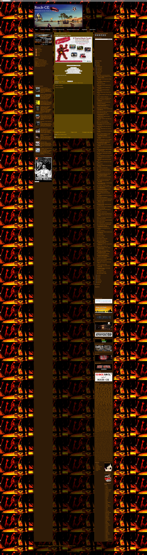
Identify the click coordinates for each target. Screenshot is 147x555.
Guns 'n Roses (108, 409)
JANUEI (60, 82)
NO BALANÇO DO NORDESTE (102, 197)
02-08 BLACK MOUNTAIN (101, 103)
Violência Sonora (80, 82)
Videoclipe (97, 389)
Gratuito (105, 387)
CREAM (108, 433)
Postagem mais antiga (87, 132)
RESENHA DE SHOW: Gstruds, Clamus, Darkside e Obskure (104, 248)
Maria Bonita (106, 388)
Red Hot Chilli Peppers (103, 401)
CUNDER (109, 392)
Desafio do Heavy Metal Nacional (101, 450)
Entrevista (96, 393)
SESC (102, 423)
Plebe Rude (97, 439)
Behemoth (103, 432)
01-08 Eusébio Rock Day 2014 (102, 112)
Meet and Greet (109, 454)
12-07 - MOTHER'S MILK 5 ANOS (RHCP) (104, 224)
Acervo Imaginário (102, 392)
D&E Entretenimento (103, 449)
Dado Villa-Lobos (110, 449)
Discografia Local (108, 427)
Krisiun (96, 415)
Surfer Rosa (107, 532)
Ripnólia (106, 522)
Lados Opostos (107, 506)
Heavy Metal (108, 393)
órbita (97, 399)
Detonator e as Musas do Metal (106, 421)
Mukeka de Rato (109, 455)
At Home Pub (97, 400)
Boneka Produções (99, 447)
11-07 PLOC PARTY (100, 234)
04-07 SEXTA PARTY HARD (101, 273)
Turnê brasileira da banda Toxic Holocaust (104, 173)
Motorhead (100, 411)
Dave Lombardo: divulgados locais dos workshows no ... (103, 82)
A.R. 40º (106, 488)
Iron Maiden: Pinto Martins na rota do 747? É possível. (46, 149)
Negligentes (107, 517)
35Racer (106, 487)
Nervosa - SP (101, 415)
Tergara (106, 537)
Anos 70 (109, 443)
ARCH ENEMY (103, 431)
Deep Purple (98, 408)
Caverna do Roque (109, 403)
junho (98, 275)
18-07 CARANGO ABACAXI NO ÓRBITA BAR (104, 199)
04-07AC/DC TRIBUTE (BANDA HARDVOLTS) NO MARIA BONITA (103, 256)
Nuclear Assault (101, 457)
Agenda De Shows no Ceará (73, 29)
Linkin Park (106, 428)
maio (98, 276)
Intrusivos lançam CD (44, 87)
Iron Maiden (109, 391)
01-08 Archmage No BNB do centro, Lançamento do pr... (103, 114)
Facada (106, 498)
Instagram (56, 78)
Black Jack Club (106, 389)
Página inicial (74, 132)
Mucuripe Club (104, 455)
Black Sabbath (107, 395)
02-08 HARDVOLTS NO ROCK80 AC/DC (103, 102)
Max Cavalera (104, 454)
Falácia (106, 501)
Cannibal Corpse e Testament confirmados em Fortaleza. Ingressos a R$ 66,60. (45, 107)
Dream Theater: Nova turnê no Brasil (103, 122)
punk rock (110, 398)
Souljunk (106, 531)
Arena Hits (109, 399)
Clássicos (98, 434)
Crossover (104, 413)
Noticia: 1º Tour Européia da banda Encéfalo (104, 217)
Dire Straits (109, 450)
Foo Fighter (102, 409)
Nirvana (96, 406)
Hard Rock (103, 397)
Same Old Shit (107, 525)
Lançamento (103, 386)
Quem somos (92, 29)
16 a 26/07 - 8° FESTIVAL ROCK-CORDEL (104, 151)
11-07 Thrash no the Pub (101, 235)
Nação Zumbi (109, 456)
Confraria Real (109, 448)
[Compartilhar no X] (70, 81)
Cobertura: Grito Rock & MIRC (102, 264)
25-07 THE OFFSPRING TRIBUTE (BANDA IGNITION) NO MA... (104, 150)
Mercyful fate (106, 422)
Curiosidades (106, 406)
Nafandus (107, 516)
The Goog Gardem (74, 82)
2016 (97, 62)
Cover (111, 390)
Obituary (111, 438)
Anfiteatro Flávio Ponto (103, 443)
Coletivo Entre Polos (103, 448)
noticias (97, 384)
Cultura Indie (109, 434)
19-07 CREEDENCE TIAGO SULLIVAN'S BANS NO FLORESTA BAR (104, 189)
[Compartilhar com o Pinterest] (72, 81)
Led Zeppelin (102, 396)
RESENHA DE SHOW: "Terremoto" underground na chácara (103, 242)
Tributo (106, 384)
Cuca (108, 413)
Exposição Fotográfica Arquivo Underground (104, 206)
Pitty (107, 411)
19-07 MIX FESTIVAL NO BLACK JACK (103, 179)
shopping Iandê (97, 443)
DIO (96, 411)
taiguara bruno (67, 82)
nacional (97, 386)
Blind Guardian (105, 407)
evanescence (101, 430)
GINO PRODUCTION (106, 402)
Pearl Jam (101, 406)
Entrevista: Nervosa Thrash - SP (102, 246)
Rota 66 (106, 398)
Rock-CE (41, 7)
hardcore (98, 391)
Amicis (102, 405)
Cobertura (97, 390)
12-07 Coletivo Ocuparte (101, 221)
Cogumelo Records (105, 426)
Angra (102, 398)
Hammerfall (109, 414)
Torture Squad (102, 403)
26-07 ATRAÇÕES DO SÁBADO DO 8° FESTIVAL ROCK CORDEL (103, 143)
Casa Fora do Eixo (98, 426)
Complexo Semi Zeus (104, 434)
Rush (99, 419)
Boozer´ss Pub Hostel (106, 447)
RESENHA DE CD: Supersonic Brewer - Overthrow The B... (103, 117)
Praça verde (107, 458)
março (98, 279)
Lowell (106, 509)
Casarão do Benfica (107, 420)
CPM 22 (105, 433)
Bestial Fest (96, 433)
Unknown (38, 52)
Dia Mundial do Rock (98, 422)
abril (98, 278)
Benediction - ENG (108, 432)
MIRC (102, 393)
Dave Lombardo (97, 421)
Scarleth (106, 526)
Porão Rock (99, 458)
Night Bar (109, 397)
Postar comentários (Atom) (62, 134)
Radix (106, 521)
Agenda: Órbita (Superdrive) (101, 240)
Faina (106, 499)
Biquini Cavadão (106, 446)
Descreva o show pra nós (58, 29)
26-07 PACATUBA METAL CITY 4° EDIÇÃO (104, 139)
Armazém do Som (97, 432)
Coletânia (96, 396)
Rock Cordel (97, 398)
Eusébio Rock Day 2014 (101, 83)
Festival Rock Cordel (100, 202)
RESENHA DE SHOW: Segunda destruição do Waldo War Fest (104, 205)
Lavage (106, 507)
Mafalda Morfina (108, 512)
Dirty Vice (107, 493)
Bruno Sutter (101, 433)
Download (96, 394)
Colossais (107, 492)
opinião (101, 407)
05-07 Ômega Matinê (100, 270)
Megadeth (96, 455)
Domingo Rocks (105, 408)
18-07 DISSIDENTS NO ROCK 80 (102, 191)
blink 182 (110, 441)
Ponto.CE (106, 415)
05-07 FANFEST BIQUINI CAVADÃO (103, 253)
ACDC (102, 395)
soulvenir (63, 82)
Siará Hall (107, 440)
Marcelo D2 (99, 454)
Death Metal (97, 397)
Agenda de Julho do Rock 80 (101, 260)
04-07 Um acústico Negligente (102, 257)
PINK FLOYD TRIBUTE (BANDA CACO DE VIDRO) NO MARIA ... (104, 77)
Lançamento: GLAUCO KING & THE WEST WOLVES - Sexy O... (104, 201)
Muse (110, 422)
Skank (110, 440)
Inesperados (107, 504)
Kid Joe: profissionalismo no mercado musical (104, 155)
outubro (98, 69)
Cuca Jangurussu (97, 449)
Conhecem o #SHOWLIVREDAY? (46, 94)
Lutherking (107, 511)
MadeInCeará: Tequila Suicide (102, 211)
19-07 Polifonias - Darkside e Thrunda (103, 185)
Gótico (96, 428)
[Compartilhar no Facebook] (71, 81)
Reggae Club (97, 440)
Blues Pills (104, 425)
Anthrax (101, 420)
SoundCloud (57, 79)
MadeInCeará (104, 390)
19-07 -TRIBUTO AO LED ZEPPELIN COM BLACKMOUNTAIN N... (104, 187)
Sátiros (106, 535)
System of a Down (103, 404)
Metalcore (105, 417)
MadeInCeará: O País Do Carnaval (102, 250)
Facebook (56, 76)
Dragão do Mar (102, 399)
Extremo (98, 402)
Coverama (96, 395)
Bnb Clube (109, 412)
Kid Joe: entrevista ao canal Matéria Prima (104, 98)
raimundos (96, 405)
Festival (110, 386)
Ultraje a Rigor (107, 419)
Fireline (106, 503)
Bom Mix (111, 407)
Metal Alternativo (107, 438)
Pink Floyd (103, 391)
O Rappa (105, 457)
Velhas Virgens (106, 441)
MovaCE (100, 455)
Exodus (111, 406)
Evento (96, 392)
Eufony (106, 497)
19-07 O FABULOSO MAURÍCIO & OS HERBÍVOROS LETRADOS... (103, 175)
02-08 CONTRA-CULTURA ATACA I (103, 107)
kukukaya (106, 442)
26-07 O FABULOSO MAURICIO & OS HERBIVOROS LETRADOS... (103, 135)
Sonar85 (106, 530)
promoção (110, 442)
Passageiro (107, 518)
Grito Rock (110, 401)
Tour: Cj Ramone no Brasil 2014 (102, 167)
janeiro (98, 282)
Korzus (101, 417)
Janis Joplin (97, 417)
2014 (97, 65)
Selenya (106, 527)
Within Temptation (100, 424)
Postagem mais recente (60, 132)
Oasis (104, 411)
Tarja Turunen (97, 441)
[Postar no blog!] (69, 81)
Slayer (110, 411)
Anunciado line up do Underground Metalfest (104, 259)
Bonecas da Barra (108, 489)
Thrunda (106, 540)
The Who (101, 441)
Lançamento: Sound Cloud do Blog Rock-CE (104, 213)
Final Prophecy (107, 502)
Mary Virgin (107, 513)
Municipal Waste (97, 456)
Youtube (56, 77)
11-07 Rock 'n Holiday (100, 237)
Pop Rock (101, 439)
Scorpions (107, 400)
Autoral (99, 387)
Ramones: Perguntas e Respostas (102, 96)
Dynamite (107, 494)
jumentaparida (101, 442)
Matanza (96, 403)
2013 (97, 284)
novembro (99, 68)
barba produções (103, 412)
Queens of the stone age (107, 439)
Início (36, 29)
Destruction (102, 427)
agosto (98, 72)
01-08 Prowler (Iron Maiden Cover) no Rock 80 (104, 111)
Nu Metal (96, 457)
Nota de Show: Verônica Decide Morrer (103, 169)
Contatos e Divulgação (45, 29)
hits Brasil (96, 442)
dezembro (99, 66)
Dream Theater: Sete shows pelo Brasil (103, 75)
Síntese (106, 536)
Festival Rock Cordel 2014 (101, 218)
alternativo (96, 412)
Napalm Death (105, 456)
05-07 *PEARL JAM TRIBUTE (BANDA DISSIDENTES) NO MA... (103, 252)
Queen (109, 394)
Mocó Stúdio (110, 417)
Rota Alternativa (102, 440)
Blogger (78, 551)
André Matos (109, 431)
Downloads (84, 29)
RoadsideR (107, 523)
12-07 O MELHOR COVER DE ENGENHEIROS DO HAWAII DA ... (103, 226)
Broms (102, 400)
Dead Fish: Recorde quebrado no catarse (103, 133)
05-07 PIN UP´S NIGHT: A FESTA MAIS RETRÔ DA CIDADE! (103, 269)
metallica (108, 396)
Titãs (102, 419)
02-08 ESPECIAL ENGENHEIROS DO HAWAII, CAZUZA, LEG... (103, 105)
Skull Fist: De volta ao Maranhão (102, 121)
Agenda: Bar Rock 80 (43, 128)
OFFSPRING (98, 418)
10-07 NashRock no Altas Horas (102, 238)
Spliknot (99, 429)
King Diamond (101, 428)
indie (106, 430)
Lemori (106, 508)
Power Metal (103, 458)
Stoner (110, 415)
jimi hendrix (107, 424)
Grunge (97, 407)
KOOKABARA (101, 438)
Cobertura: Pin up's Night (101, 208)
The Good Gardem (105, 429)
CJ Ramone (109, 425)
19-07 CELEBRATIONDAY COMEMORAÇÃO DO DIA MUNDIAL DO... (104, 183)
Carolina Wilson (39, 49)
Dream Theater (103, 414)
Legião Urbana (107, 405)
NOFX (101, 456)
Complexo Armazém (98, 413)
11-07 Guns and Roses (100, 230)
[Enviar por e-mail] (68, 81)
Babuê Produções (103, 394)
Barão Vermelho (100, 446)
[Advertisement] (73, 123)
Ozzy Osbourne (103, 418)
